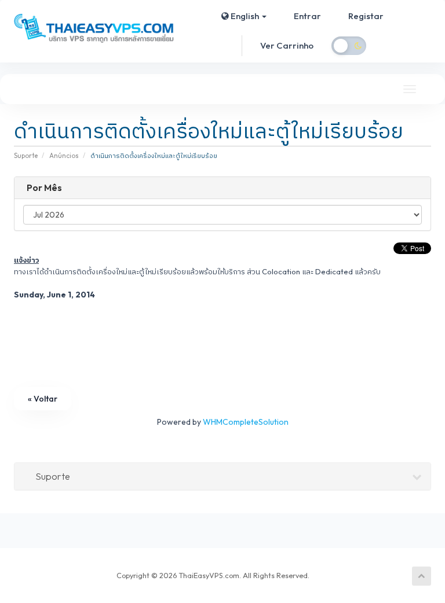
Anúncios (64, 156)
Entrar (307, 15)
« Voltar (42, 399)
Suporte (26, 156)
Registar (366, 15)
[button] (244, 16)
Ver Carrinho (286, 45)
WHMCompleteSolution (246, 422)
